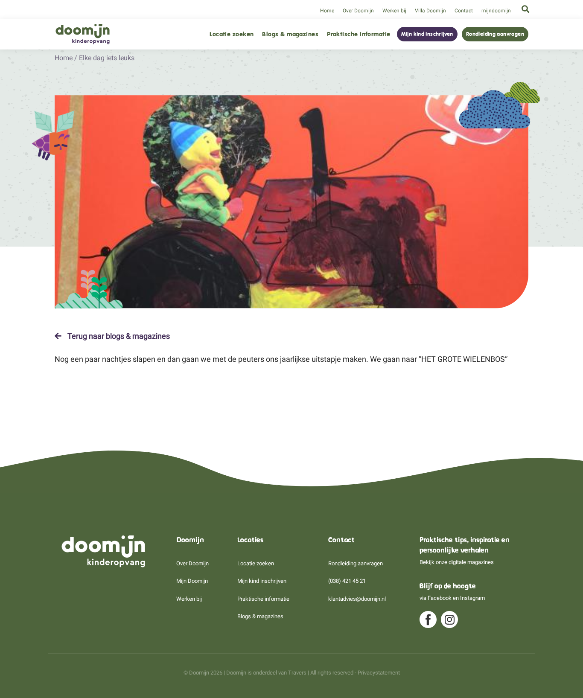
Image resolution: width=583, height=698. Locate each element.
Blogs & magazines (290, 34)
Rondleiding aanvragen (495, 34)
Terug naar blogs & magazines (118, 336)
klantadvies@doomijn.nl (357, 599)
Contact (464, 11)
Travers (297, 672)
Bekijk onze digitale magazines (457, 562)
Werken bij (394, 11)
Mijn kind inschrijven (427, 34)
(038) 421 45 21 (347, 581)
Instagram (472, 598)
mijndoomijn (496, 11)
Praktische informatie (358, 34)
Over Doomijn (358, 11)
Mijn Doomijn (192, 581)
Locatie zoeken (232, 34)
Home (327, 11)
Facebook (440, 598)
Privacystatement (379, 672)
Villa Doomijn (430, 11)
